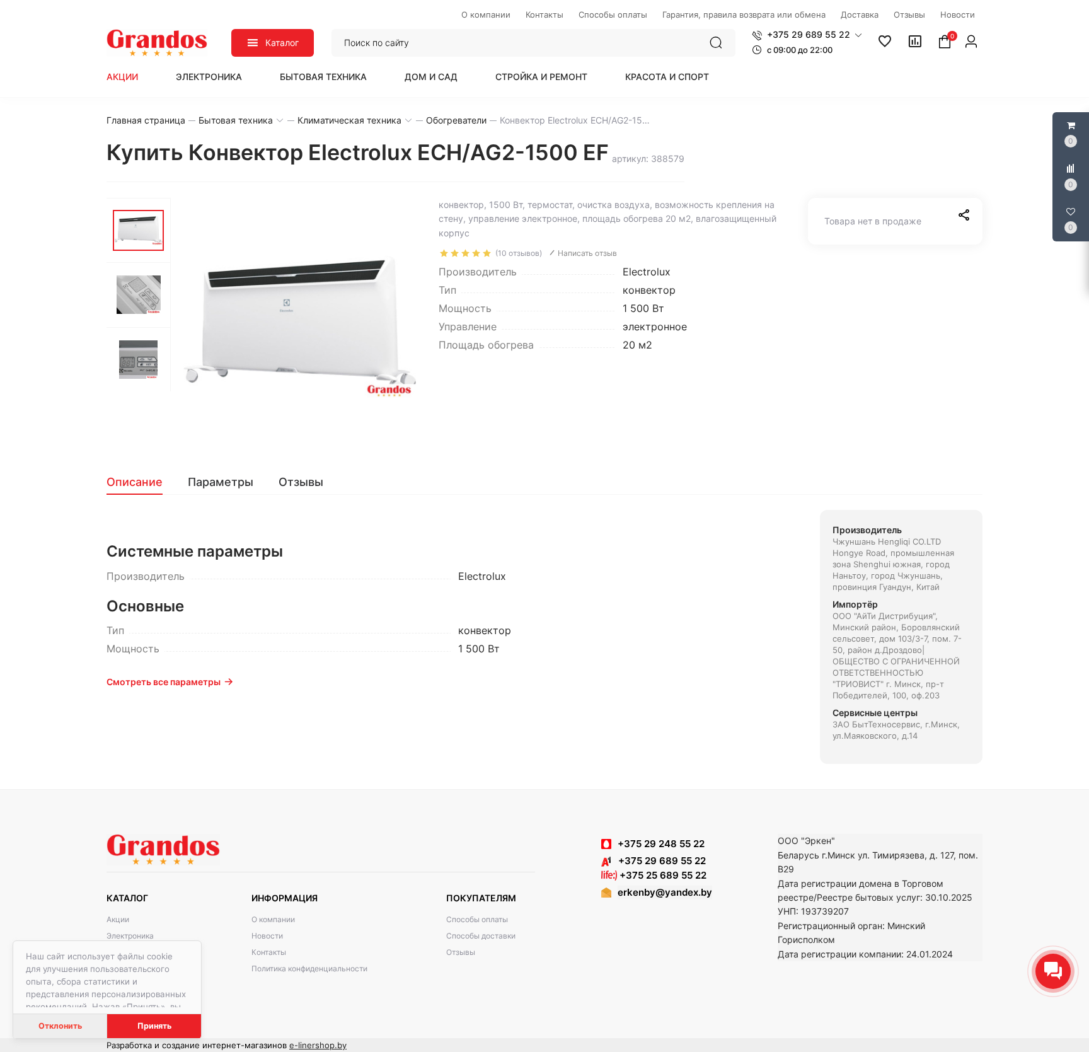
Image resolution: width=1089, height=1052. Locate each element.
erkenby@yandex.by (665, 892)
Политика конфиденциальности (309, 968)
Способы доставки (481, 935)
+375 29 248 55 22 (661, 844)
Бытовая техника (323, 76)
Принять (154, 1026)
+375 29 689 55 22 (658, 861)
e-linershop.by (318, 1045)
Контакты (268, 952)
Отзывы (460, 952)
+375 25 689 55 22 (661, 875)
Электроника (209, 76)
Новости (267, 935)
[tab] (141, 482)
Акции (122, 76)
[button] (807, 35)
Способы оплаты (477, 919)
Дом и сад (431, 76)
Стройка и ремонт (541, 76)
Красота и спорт (667, 76)
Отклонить (60, 1026)
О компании (273, 919)
